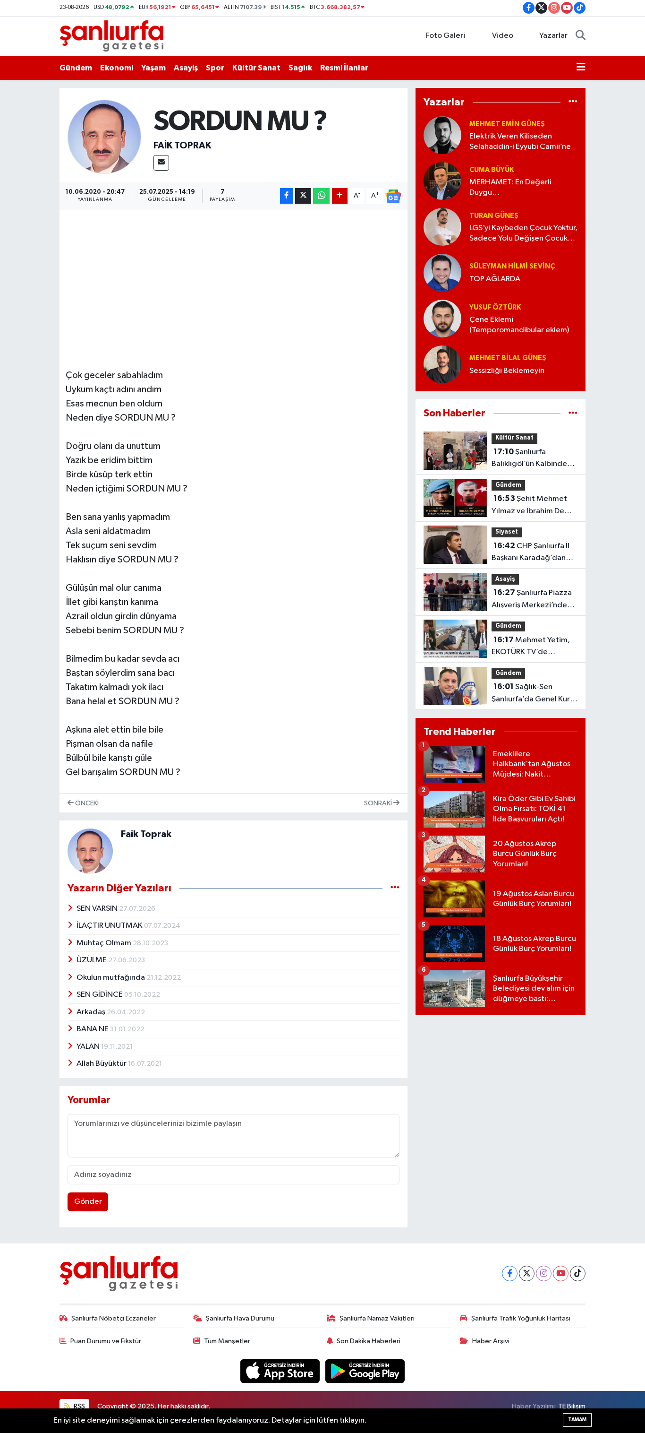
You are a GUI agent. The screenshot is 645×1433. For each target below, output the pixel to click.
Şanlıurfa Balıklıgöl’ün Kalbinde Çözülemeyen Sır (529, 459)
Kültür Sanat (256, 68)
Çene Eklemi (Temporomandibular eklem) (519, 325)
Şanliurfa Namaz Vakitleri (377, 1318)
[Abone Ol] (393, 196)
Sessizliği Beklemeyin (506, 371)
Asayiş (186, 68)
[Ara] (581, 36)
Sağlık (300, 68)
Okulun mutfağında (111, 978)
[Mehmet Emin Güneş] (442, 135)
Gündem (75, 68)
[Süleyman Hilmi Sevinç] (442, 272)
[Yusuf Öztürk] (442, 318)
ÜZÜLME (92, 960)
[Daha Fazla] (340, 196)
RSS (78, 1406)
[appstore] (280, 1371)
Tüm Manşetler (227, 1341)
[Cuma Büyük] (442, 181)
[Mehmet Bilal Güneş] (442, 364)
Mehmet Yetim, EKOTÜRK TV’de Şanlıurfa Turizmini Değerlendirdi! (531, 647)
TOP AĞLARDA (494, 279)
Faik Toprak (182, 145)
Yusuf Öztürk (495, 307)
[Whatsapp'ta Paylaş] (321, 196)
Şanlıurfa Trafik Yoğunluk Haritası (520, 1318)
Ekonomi (116, 68)
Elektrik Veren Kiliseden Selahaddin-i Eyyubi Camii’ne (520, 141)
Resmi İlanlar (344, 68)
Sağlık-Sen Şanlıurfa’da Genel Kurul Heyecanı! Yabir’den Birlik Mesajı (534, 693)
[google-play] (365, 1371)
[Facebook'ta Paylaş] (286, 196)
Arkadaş (91, 1012)
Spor (215, 68)
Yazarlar (553, 36)
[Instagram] (544, 1273)
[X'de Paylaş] (303, 196)
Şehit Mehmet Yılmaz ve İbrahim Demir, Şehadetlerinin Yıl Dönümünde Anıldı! (534, 505)
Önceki (86, 803)
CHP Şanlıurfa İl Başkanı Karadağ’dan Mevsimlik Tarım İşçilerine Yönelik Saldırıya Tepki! (530, 553)
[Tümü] (573, 102)
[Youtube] (561, 1273)
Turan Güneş (493, 215)
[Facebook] (510, 1273)
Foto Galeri (445, 36)
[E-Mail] (161, 163)
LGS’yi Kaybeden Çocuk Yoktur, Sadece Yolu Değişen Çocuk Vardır (523, 233)
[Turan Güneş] (442, 227)
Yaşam (153, 68)
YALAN (88, 1047)
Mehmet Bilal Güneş (507, 358)
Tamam (577, 1419)
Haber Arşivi (490, 1341)
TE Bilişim (572, 1406)
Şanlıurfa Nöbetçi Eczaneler (113, 1318)
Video (502, 36)
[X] (527, 1273)
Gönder (88, 1202)
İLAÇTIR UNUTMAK (110, 926)
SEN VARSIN (97, 909)
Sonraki (378, 803)
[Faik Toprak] (105, 137)
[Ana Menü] (581, 68)
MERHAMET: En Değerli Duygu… (510, 187)
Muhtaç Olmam (104, 943)
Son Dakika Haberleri (368, 1341)
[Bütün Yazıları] (394, 888)
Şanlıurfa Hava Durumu (240, 1318)
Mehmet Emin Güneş (507, 124)
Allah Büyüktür (102, 1064)
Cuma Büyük (491, 169)
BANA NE (93, 1029)
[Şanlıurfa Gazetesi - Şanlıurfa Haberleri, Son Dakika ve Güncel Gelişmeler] (111, 35)
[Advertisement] (237, 282)
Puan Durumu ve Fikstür (105, 1341)
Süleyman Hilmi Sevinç (512, 266)
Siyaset (506, 532)
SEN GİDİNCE (100, 995)
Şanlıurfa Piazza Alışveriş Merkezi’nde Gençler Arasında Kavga (534, 599)
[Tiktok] (578, 1273)
